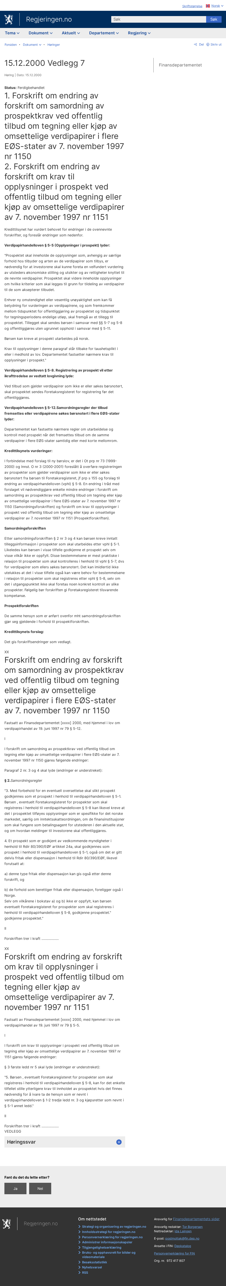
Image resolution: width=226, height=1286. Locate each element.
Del (201, 44)
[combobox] (158, 19)
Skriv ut (216, 44)
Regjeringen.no (49, 19)
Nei (40, 1188)
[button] (32, 44)
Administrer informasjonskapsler (107, 1242)
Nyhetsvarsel (92, 1267)
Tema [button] (10, 33)
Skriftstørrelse (192, 6)
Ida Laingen (183, 1231)
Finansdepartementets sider (196, 1219)
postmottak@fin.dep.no (182, 1238)
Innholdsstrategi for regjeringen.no (109, 1232)
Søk (213, 19)
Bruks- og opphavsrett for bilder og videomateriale (109, 1255)
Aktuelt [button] (69, 33)
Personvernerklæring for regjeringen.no (112, 1237)
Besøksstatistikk (94, 1262)
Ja (15, 1188)
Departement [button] (102, 33)
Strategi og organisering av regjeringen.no (114, 1226)
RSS (85, 1272)
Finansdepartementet (180, 65)
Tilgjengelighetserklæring (101, 1247)
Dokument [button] (39, 33)
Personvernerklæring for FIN (174, 1253)
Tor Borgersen (192, 1227)
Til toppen (67, 1159)
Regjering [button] (137, 33)
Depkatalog (182, 1246)
